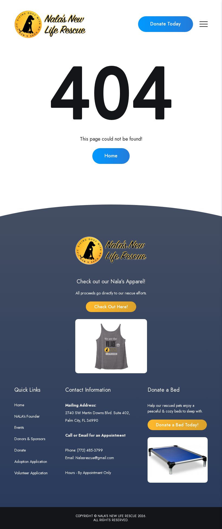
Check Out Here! (111, 307)
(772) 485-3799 (90, 450)
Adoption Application (30, 461)
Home (111, 155)
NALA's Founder (27, 416)
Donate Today (165, 23)
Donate (20, 450)
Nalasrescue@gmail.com (95, 457)
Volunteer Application (31, 473)
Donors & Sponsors (29, 439)
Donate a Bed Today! (177, 425)
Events (19, 427)
